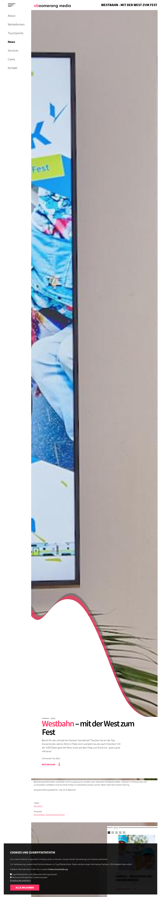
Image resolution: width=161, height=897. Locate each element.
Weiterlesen (48, 764)
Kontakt (12, 68)
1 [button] (109, 832)
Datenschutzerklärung (58, 869)
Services (13, 50)
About (11, 16)
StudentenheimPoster (55, 814)
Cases (11, 59)
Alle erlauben (25, 887)
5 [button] (124, 832)
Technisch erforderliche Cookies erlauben (30, 877)
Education (38, 806)
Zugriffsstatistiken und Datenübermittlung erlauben (34, 874)
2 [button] (112, 832)
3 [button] (116, 832)
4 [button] (120, 832)
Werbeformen (16, 24)
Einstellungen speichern (20, 880)
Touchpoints (15, 33)
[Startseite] (52, 6)
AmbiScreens (39, 814)
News (11, 42)
